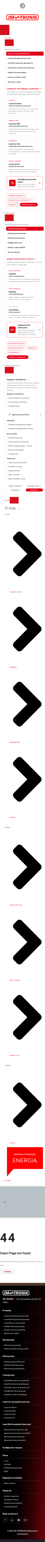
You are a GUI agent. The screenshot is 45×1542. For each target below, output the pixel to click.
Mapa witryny (9, 1483)
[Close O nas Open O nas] (14, 500)
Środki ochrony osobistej (14, 1330)
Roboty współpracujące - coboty (19, 446)
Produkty (7, 1310)
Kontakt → (34, 490)
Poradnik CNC (12, 454)
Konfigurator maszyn (12, 1447)
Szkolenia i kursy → (34, 486)
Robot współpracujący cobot (16, 1349)
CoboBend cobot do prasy (14, 1391)
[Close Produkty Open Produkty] (9, 42)
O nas (6, 1461)
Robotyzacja (8, 1356)
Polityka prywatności (12, 1468)
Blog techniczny (13, 470)
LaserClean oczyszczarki (14, 1323)
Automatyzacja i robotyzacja (18, 442)
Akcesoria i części (11, 1333)
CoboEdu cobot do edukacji (15, 1394)
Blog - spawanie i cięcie (16, 479)
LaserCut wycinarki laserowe (24, 89)
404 (5, 1202)
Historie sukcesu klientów (17, 462)
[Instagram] (25, 1519)
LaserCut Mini (9, 1411)
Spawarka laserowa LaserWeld (16, 1433)
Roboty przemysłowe (15, 450)
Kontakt (7, 1464)
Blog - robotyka (13, 474)
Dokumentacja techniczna (17, 402)
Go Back (7, 1272)
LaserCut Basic (10, 1407)
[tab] (25, 54)
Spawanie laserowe (14, 438)
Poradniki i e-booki (14, 466)
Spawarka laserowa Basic (14, 1440)
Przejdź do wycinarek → (17, 195)
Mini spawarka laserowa (13, 1437)
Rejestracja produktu (12, 1503)
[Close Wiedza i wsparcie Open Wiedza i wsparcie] (9, 370)
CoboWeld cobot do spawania (16, 1380)
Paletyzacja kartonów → (17, 343)
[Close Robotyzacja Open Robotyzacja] (9, 217)
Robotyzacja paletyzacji (21, 259)
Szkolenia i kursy (10, 1499)
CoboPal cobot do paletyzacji (16, 1384)
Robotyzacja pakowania (13, 1368)
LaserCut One (9, 1414)
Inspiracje (11, 458)
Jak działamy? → (14, 352)
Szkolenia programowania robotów (20, 428)
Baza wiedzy (12, 434)
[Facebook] (5, 1519)
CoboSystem (9, 1375)
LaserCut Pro (9, 1418)
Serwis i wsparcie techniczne (18, 398)
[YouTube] (18, 1519)
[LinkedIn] (11, 1519)
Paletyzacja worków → (16, 348)
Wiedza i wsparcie (17, 379)
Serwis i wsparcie (11, 1496)
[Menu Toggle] (4, 30)
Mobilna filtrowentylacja (14, 1326)
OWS (5, 1471)
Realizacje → (13, 204)
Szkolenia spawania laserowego (19, 424)
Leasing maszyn (13, 406)
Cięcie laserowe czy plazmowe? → (20, 200)
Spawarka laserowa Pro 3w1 (15, 1429)
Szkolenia (11, 421)
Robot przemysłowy (12, 1345)
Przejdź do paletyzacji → (18, 357)
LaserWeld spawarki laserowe (16, 1319)
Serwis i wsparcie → (29, 204)
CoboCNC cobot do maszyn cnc (16, 1387)
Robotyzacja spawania (13, 1365)
